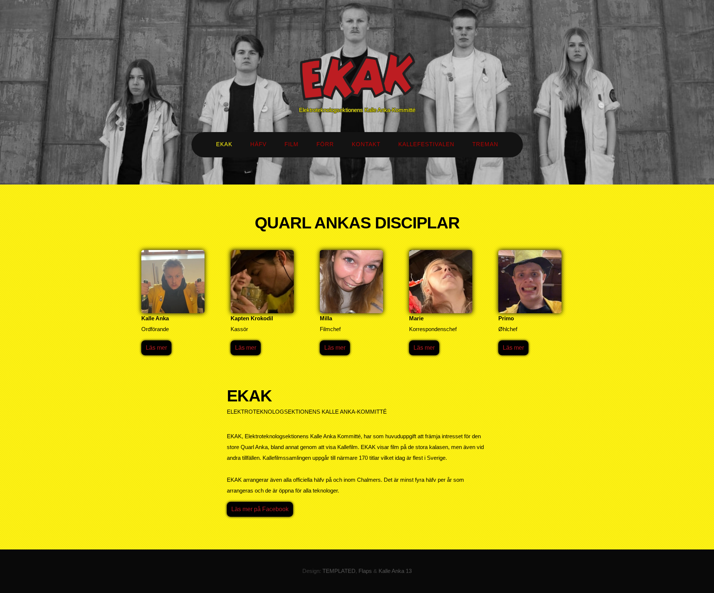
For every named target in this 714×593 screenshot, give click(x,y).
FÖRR (325, 144)
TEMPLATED (339, 571)
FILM (291, 144)
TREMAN (485, 144)
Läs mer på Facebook (260, 509)
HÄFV (258, 144)
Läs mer (156, 347)
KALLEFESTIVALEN (426, 144)
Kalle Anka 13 (395, 571)
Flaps (365, 571)
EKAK (224, 144)
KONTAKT (366, 144)
